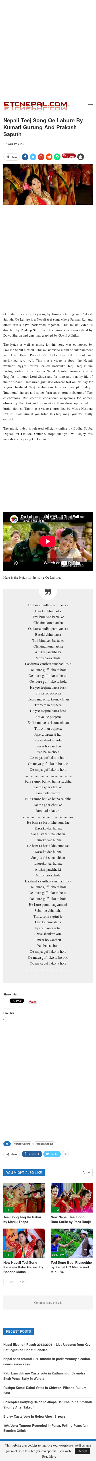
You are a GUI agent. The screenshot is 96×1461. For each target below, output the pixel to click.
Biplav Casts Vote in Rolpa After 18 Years (34, 1416)
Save (71, 156)
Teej (8, 1210)
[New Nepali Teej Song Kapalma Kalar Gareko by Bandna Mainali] (24, 1243)
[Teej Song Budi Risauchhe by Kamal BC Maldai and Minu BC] (72, 1243)
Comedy (58, 1255)
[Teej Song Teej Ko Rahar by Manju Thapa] (24, 1198)
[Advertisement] (48, 50)
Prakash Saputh (44, 1143)
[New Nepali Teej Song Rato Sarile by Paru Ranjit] (72, 1198)
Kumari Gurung (22, 1143)
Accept (82, 1451)
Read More (49, 1456)
